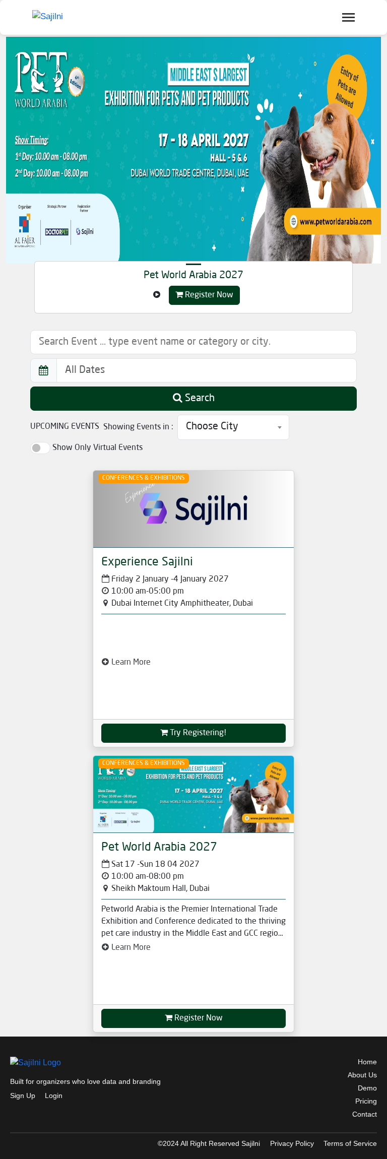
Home (367, 1062)
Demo (367, 1088)
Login (53, 1095)
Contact (364, 1114)
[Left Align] (157, 295)
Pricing (366, 1101)
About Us (362, 1075)
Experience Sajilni (147, 562)
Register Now (208, 295)
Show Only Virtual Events (97, 448)
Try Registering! (197, 733)
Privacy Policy (292, 1143)
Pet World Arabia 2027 (193, 276)
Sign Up (22, 1095)
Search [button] (198, 399)
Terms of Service (350, 1143)
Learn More (130, 663)
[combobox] (233, 427)
